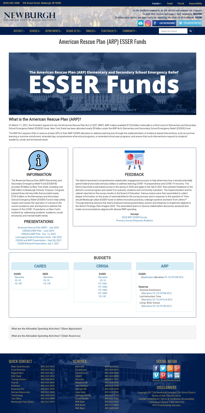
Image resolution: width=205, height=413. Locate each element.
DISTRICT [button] (18, 31)
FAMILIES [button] (90, 31)
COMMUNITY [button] (129, 31)
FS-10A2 (102, 287)
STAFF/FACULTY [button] (108, 31)
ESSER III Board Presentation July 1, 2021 (38, 243)
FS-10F (18, 283)
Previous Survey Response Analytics (134, 220)
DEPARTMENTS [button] (52, 31)
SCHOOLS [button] (34, 31)
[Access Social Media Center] (166, 371)
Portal (181, 3)
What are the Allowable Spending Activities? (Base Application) (46, 328)
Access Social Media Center (167, 380)
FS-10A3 (102, 290)
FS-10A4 (102, 293)
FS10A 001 (176, 277)
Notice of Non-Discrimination (166, 395)
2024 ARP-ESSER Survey (134, 217)
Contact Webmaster (149, 399)
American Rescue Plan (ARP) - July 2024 (38, 227)
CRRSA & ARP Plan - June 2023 (38, 230)
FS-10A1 (102, 283)
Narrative (19, 277)
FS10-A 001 (165, 299)
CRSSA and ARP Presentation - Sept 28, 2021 (39, 240)
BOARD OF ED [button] (73, 31)
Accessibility (195, 3)
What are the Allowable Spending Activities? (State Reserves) (45, 335)
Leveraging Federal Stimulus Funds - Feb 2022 (39, 237)
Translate (156, 3)
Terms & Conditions (170, 399)
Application (147, 277)
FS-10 (18, 280)
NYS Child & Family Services (166, 405)
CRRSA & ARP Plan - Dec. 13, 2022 (38, 234)
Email (169, 3)
